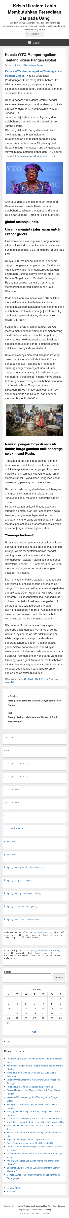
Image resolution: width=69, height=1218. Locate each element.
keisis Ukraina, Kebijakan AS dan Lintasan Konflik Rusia (34, 1118)
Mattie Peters (36, 65)
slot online (11, 789)
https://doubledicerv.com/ (43, 950)
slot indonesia (13, 828)
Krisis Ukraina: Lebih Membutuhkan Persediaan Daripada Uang (34, 12)
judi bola (10, 737)
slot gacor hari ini (17, 763)
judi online (11, 802)
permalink (10, 682)
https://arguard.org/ (17, 880)
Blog (29, 679)
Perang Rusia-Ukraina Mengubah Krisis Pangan (30, 1086)
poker (7, 750)
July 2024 (11, 1191)
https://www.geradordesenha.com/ (25, 867)
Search (7, 971)
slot (7, 815)
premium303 (11, 841)
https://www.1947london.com (21, 919)
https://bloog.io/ (41, 932)
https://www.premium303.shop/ (23, 893)
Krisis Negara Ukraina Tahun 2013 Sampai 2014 (30, 1142)
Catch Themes (43, 1213)
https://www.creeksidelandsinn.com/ (34, 156)
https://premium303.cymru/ (21, 906)
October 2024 (13, 1187)
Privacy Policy (45, 1209)
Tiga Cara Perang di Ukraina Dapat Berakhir (28, 1139)
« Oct (33, 1031)
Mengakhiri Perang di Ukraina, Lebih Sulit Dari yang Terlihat (35, 1121)
